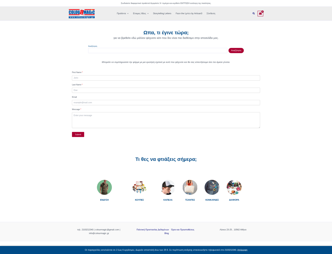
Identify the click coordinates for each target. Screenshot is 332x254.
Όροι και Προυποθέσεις (182, 229)
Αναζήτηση (92, 46)
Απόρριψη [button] (242, 250)
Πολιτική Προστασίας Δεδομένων (153, 229)
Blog (166, 233)
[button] (127, 13)
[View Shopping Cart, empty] (260, 13)
